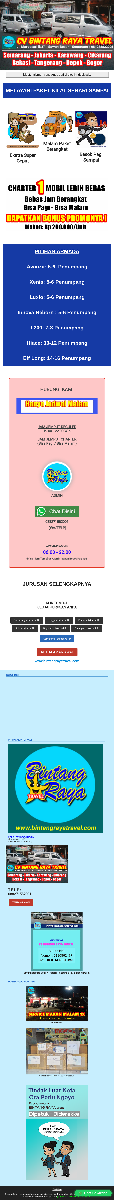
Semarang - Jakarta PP (27, 620)
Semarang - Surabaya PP (57, 638)
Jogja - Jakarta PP (59, 620)
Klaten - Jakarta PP (88, 620)
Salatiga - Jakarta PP (86, 628)
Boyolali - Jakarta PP (54, 628)
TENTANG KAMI (21, 902)
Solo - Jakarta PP (25, 628)
